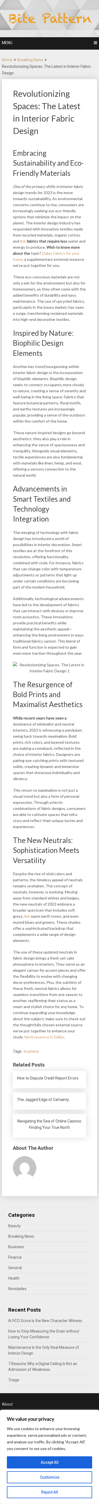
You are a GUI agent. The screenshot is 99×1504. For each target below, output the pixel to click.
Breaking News (30, 60)
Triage (13, 1380)
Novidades (17, 1289)
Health (14, 1278)
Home (7, 60)
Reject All (49, 1492)
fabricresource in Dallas (44, 1037)
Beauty (14, 1226)
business (31, 1051)
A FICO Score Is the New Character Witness (45, 1320)
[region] (49, 1457)
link (23, 241)
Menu (7, 43)
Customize (49, 1477)
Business (16, 1247)
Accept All (50, 1462)
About (7, 1404)
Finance (15, 1257)
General (15, 1268)
